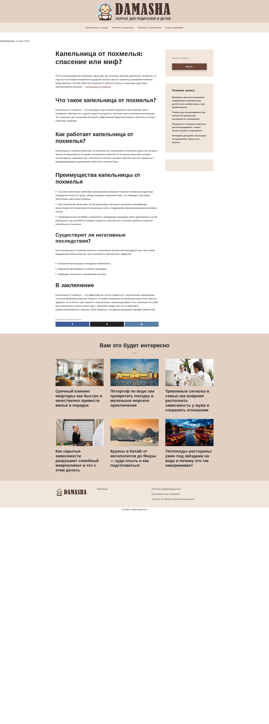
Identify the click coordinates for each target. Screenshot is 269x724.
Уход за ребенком (174, 27)
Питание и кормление (123, 27)
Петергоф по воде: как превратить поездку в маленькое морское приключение (132, 398)
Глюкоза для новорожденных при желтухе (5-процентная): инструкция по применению (189, 115)
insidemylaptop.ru (139, 509)
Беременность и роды (97, 27)
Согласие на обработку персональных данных (173, 499)
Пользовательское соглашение (166, 494)
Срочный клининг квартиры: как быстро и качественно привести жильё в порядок (78, 398)
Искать (189, 66)
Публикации (102, 489)
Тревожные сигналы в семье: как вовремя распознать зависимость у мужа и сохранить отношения (187, 400)
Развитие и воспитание (149, 27)
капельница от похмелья (98, 86)
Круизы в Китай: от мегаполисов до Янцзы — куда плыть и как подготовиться (133, 458)
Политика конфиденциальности (166, 489)
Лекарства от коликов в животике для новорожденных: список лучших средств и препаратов (189, 127)
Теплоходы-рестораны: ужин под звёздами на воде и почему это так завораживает (188, 458)
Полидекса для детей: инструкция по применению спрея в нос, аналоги (189, 139)
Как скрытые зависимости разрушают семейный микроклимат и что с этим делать (77, 460)
